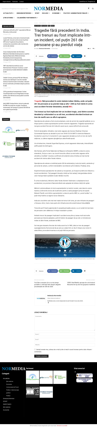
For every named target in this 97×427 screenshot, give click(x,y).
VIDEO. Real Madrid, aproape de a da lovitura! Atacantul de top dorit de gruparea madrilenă (81, 283)
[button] (92, 8)
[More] (85, 56)
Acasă (36, 23)
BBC (70, 107)
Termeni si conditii (62, 425)
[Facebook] (88, 8)
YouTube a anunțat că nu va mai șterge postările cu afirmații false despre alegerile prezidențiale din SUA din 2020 (47, 284)
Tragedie (38, 101)
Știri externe (42, 23)
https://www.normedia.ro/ (53, 298)
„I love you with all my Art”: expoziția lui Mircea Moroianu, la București (17, 31)
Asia (49, 23)
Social (53, 25)
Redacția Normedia (44, 48)
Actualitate (44, 25)
